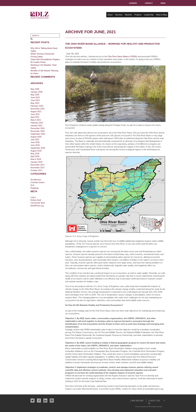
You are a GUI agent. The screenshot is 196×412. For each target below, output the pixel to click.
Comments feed (38, 203)
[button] (32, 39)
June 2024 (35, 97)
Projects (138, 15)
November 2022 (38, 109)
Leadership (148, 15)
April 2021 (35, 117)
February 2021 (37, 123)
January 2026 (36, 92)
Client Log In (153, 401)
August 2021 (36, 111)
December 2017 (38, 165)
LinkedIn (45, 401)
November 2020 (38, 131)
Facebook (39, 401)
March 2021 (36, 120)
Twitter (33, 401)
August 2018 (36, 151)
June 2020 (35, 142)
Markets (128, 15)
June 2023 (35, 100)
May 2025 (35, 94)
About (110, 15)
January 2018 (36, 162)
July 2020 (35, 139)
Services (118, 15)
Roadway (35, 188)
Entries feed (36, 200)
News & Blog (161, 15)
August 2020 (36, 137)
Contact (149, 3)
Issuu (52, 401)
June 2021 (35, 114)
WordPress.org (37, 205)
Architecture (36, 179)
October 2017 (36, 170)
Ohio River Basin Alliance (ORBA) (122, 56)
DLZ (40, 15)
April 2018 (35, 156)
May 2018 (35, 153)
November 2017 (38, 167)
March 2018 (36, 159)
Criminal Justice (38, 182)
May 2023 (35, 103)
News (163, 3)
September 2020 (38, 134)
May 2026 (35, 89)
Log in (33, 197)
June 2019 (35, 145)
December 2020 (38, 128)
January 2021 (36, 125)
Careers (133, 3)
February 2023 (37, 106)
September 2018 (38, 148)
